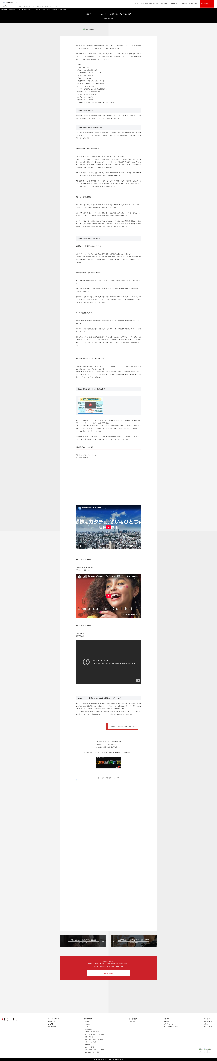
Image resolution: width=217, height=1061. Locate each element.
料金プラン (167, 3)
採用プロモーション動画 (84, 100)
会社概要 (196, 3)
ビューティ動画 (89, 1047)
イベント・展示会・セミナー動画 (94, 1034)
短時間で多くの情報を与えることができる (90, 81)
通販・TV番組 (89, 1037)
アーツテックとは (139, 3)
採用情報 (191, 3)
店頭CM (87, 1021)
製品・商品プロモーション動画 (94, 1039)
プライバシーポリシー (170, 1024)
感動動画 (87, 1044)
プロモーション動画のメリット (86, 78)
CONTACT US (108, 973)
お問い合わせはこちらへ (207, 3)
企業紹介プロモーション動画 (86, 94)
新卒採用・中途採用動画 (92, 1032)
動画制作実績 (88, 1018)
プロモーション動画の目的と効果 (86, 70)
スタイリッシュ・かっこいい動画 (94, 1049)
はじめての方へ (134, 1021)
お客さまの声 (159, 3)
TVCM (86, 1026)
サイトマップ (208, 1026)
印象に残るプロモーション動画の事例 (88, 91)
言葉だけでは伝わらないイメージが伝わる (90, 83)
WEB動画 (87, 1024)
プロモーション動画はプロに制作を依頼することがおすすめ (95, 102)
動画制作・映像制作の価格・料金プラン (123, 726)
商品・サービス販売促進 (84, 75)
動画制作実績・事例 (150, 3)
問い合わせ (207, 1018)
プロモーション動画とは (84, 67)
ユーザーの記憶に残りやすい (86, 86)
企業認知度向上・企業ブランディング (88, 72)
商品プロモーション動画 (84, 97)
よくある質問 (133, 1018)
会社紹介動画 (88, 1029)
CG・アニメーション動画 (92, 1052)
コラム (178, 3)
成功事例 (173, 3)
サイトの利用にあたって (171, 1026)
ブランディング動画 (90, 1042)
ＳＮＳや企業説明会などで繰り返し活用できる (91, 89)
